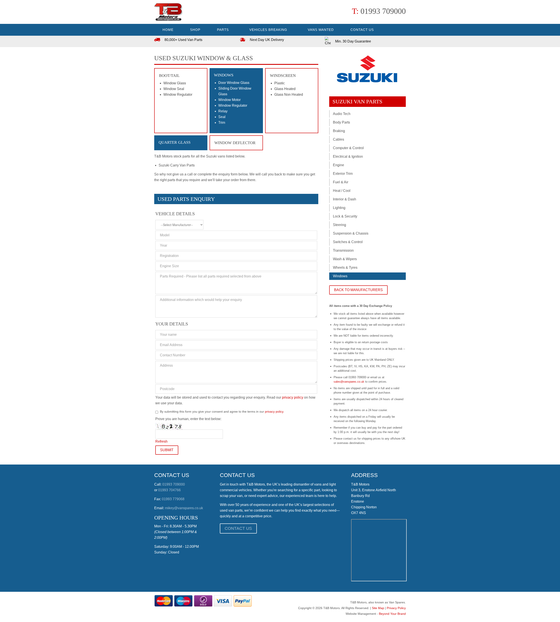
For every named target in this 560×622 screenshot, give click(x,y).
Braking (339, 131)
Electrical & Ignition (348, 156)
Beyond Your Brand (392, 613)
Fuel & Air (340, 182)
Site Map (378, 608)
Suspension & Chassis (350, 233)
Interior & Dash (344, 199)
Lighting (339, 208)
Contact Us (238, 528)
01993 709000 (383, 11)
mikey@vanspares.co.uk (184, 508)
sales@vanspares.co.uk (349, 381)
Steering (339, 225)
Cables (338, 139)
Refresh (161, 441)
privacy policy (292, 397)
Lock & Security (345, 216)
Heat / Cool (341, 191)
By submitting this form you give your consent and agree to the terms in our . (222, 411)
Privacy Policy (396, 608)
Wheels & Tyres (345, 267)
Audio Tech (341, 114)
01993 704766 (169, 490)
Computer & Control (348, 148)
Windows (340, 276)
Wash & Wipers (345, 259)
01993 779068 (173, 499)
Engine (338, 165)
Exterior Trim (343, 173)
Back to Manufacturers (358, 290)
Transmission (343, 250)
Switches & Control (348, 242)
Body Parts (341, 122)
